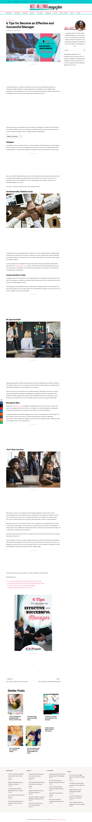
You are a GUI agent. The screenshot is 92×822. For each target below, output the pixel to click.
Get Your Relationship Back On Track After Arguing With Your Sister (33, 751)
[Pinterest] (83, 2)
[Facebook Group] (85, 2)
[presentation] (15, 704)
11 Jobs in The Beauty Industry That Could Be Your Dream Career (16, 776)
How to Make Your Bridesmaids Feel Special (49, 680)
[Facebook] (76, 2)
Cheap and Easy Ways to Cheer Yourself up (49, 729)
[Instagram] (80, 2)
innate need (18, 406)
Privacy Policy (62, 819)
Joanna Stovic (10, 30)
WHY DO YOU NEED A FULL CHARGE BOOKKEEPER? (21, 585)
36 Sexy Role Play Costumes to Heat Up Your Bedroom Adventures (36, 776)
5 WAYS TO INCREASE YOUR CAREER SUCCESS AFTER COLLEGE (24, 581)
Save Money (17, 13)
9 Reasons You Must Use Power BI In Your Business (51, 718)
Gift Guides (40, 13)
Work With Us (26, 1)
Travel (78, 13)
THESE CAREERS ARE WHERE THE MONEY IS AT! (20, 587)
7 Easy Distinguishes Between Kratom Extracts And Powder (15, 718)
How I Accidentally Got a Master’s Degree (14, 750)
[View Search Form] (73, 2)
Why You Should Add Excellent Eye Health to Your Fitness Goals (36, 784)
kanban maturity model (20, 265)
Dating (55, 13)
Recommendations (43, 1)
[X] (78, 2)
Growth (32, 13)
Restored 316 (55, 819)
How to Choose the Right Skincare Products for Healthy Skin (77, 777)
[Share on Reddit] (1, 414)
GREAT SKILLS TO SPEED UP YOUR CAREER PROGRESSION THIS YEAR (26, 583)
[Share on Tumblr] (1, 416)
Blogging (25, 13)
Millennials (48, 13)
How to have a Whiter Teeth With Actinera (17, 680)
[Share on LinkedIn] (1, 411)
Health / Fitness (64, 13)
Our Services (17, 1)
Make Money (9, 13)
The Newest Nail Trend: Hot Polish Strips (32, 718)
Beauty (72, 13)
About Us (9, 1)
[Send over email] (1, 422)
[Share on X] (1, 405)
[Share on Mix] (1, 419)
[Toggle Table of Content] (19, 136)
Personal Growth (10, 20)
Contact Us (34, 1)
